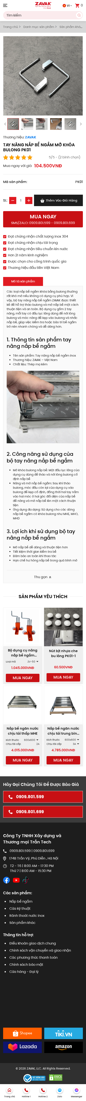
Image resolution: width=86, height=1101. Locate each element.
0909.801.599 (30, 797)
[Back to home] (43, 5)
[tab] (13, 124)
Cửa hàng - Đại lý (24, 971)
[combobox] (43, 15)
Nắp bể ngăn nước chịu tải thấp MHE (23, 731)
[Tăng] (28, 200)
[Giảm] (12, 200)
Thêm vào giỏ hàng (61, 200)
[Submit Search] (79, 15)
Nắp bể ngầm (20, 901)
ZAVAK (30, 137)
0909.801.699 (30, 812)
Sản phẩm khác (22, 922)
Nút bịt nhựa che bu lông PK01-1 (63, 653)
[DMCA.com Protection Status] (56, 1077)
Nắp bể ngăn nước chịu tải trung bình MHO (63, 733)
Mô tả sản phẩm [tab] (23, 281)
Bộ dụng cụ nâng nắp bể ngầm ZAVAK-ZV (22, 655)
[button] (5, 5)
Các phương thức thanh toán (33, 957)
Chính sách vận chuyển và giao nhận (40, 950)
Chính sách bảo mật (26, 964)
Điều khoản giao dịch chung (32, 943)
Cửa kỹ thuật (19, 908)
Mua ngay (23, 677)
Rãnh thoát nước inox (26, 915)
